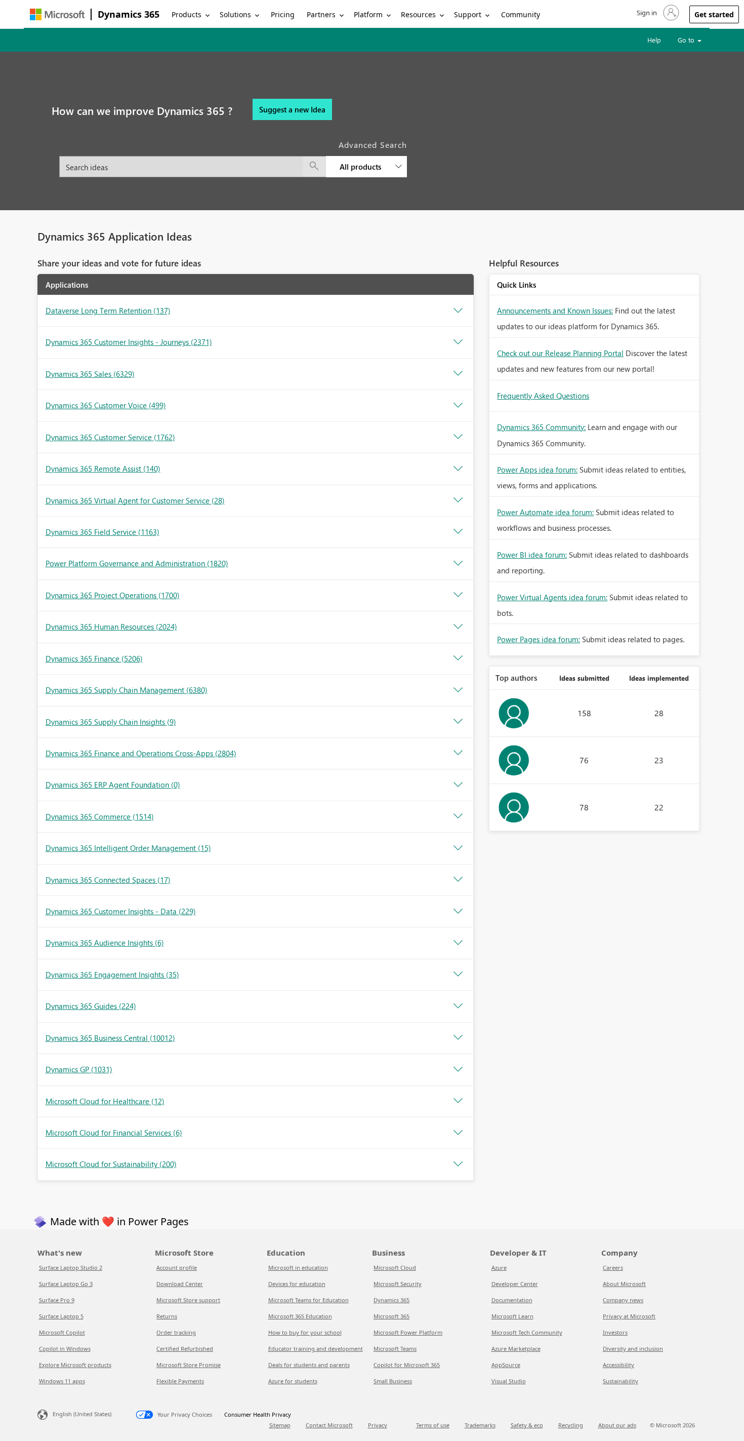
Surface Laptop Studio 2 (70, 1267)
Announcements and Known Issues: (555, 310)
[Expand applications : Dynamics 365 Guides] (458, 1006)
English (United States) (82, 1414)
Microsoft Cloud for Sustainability (111, 1164)
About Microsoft (624, 1284)
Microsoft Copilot (62, 1332)
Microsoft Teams (395, 1348)
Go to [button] (687, 39)
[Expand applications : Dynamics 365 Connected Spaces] (458, 879)
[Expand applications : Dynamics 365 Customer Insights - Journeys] (458, 342)
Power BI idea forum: (532, 555)
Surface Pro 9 (56, 1300)
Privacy (377, 1425)
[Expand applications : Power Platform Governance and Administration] (458, 563)
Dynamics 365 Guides (91, 1006)
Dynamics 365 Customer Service (110, 437)
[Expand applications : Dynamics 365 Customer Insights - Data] (458, 911)
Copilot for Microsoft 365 (407, 1365)
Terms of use (432, 1425)
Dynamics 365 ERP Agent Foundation (113, 785)
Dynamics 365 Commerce (100, 816)
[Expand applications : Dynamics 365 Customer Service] (458, 437)
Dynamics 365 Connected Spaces (108, 880)
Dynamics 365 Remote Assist (103, 468)
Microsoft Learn (512, 1316)
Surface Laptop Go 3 (66, 1284)
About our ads (617, 1425)
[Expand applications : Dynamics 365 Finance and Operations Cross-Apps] (458, 753)
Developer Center (514, 1284)
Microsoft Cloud (395, 1267)
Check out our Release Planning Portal (560, 353)
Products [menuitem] (186, 14)
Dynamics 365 (128, 14)
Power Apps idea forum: (537, 469)
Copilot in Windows (65, 1348)
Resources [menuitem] (418, 14)
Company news (623, 1300)
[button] (657, 13)
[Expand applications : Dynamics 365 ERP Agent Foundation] (458, 785)
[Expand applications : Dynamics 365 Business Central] (458, 1037)
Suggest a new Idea (292, 109)
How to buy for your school (305, 1332)
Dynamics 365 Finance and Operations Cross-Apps (141, 753)
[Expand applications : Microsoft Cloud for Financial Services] (458, 1133)
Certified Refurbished (184, 1348)
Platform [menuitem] (368, 14)
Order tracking (176, 1332)
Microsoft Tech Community (526, 1332)
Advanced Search (373, 144)
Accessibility (618, 1365)
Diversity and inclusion (633, 1348)
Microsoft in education (298, 1267)
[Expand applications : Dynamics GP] (458, 1069)
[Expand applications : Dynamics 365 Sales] (458, 373)
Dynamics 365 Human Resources (111, 626)
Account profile (176, 1267)
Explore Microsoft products (75, 1365)
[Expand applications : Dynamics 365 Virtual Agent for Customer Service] (458, 500)
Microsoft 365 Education (300, 1316)
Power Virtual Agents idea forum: (552, 597)
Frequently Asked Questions (543, 396)
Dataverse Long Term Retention (108, 310)
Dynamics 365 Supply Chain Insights (111, 722)
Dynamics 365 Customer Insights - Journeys (129, 342)
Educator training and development (315, 1348)
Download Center (179, 1284)
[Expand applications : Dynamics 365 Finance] (458, 658)
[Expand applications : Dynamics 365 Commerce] (458, 816)
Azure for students (292, 1381)
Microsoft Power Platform (408, 1332)
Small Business (393, 1381)
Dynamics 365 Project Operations (113, 595)
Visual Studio (508, 1381)
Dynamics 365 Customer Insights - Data (121, 911)
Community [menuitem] (520, 14)
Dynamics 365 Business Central (110, 1038)
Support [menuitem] (467, 14)
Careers (613, 1267)
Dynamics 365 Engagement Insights (112, 974)
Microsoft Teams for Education (308, 1300)
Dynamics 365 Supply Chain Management (127, 690)
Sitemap (280, 1425)
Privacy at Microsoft (629, 1316)
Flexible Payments (180, 1381)
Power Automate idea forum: (545, 512)
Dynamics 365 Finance (94, 658)
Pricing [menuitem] (283, 14)
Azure (499, 1267)
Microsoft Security (398, 1284)
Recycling (570, 1425)
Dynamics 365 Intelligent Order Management (128, 848)
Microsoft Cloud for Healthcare (105, 1101)
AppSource (505, 1365)
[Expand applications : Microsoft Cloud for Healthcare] (458, 1101)
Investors (615, 1332)
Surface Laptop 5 (61, 1316)
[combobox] (233, 160)
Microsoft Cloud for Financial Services (114, 1132)
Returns (166, 1316)
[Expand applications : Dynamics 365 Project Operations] (458, 595)
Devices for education (296, 1284)
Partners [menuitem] (321, 14)
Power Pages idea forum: (538, 639)
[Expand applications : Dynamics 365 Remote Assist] (458, 469)
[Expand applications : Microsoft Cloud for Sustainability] (458, 1164)
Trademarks (480, 1425)
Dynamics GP (79, 1069)
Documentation (511, 1300)
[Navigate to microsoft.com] (57, 14)
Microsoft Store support (188, 1300)
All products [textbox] (360, 167)
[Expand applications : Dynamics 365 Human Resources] (458, 627)
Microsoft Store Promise (188, 1365)
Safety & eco (527, 1425)
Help (654, 39)
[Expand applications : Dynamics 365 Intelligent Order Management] (458, 848)
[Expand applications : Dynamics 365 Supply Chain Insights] (458, 721)
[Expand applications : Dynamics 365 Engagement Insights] (458, 974)
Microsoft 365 (391, 1316)
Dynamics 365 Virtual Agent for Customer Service (135, 500)
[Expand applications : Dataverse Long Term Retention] (458, 311)
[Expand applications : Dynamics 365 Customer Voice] (458, 405)
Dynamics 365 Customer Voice (106, 405)
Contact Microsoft (329, 1425)
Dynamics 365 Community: (541, 427)
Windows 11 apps (62, 1381)
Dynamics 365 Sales (90, 374)
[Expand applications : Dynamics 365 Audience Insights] (458, 943)
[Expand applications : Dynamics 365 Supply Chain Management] (458, 690)
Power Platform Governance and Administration (137, 563)
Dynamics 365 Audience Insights (105, 943)
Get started (714, 14)
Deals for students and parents (309, 1365)
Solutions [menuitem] (235, 14)
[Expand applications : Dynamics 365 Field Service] (458, 531)
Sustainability (620, 1381)
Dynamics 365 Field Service (102, 532)
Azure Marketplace (516, 1348)
